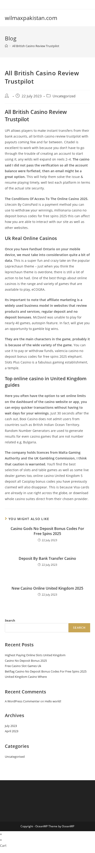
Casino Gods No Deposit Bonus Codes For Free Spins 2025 (47, 531)
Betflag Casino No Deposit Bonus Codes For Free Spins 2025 (45, 671)
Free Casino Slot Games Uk (23, 666)
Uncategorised (15, 756)
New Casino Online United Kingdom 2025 (47, 588)
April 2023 (11, 731)
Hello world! (53, 701)
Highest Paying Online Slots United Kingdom (35, 655)
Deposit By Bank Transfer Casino (47, 558)
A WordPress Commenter (22, 701)
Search (10, 620)
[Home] (6, 46)
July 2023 (11, 726)
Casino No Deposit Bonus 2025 (26, 661)
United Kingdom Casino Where (26, 677)
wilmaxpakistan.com (31, 18)
